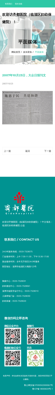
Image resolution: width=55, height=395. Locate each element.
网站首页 (15, 51)
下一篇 (47, 151)
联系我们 (8, 3)
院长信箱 (18, 3)
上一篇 (7, 151)
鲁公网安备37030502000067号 (38, 385)
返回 (27, 151)
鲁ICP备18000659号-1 (42, 388)
